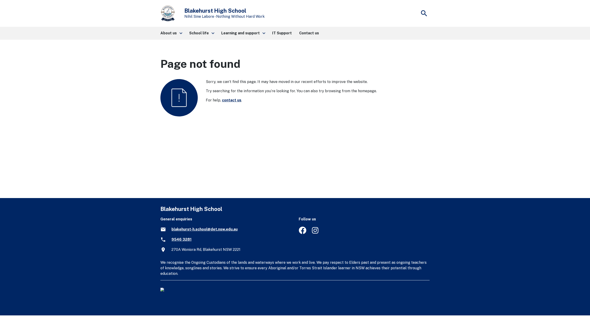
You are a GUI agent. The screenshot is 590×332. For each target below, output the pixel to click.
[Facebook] (302, 233)
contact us (231, 100)
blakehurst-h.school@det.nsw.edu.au (204, 229)
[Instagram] (315, 233)
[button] (171, 33)
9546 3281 (181, 239)
